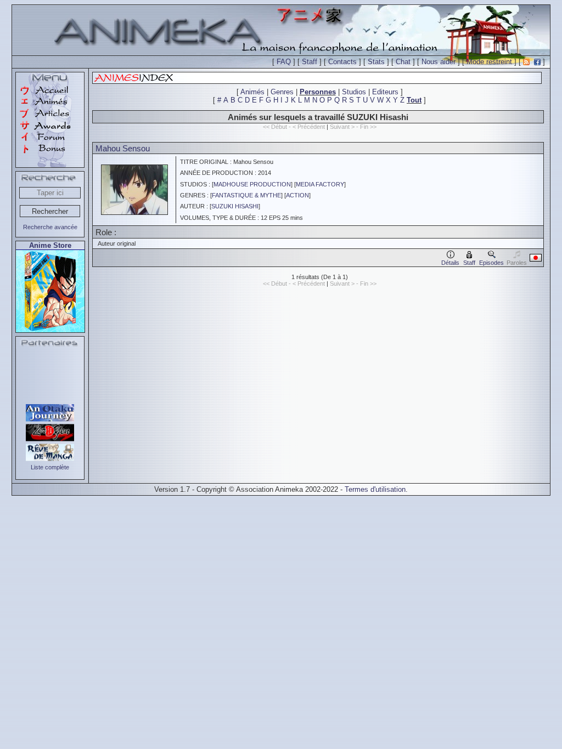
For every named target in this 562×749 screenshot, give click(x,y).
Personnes (318, 92)
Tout (414, 100)
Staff (309, 62)
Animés (252, 92)
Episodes (491, 262)
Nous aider (439, 62)
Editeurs (385, 92)
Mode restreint (489, 62)
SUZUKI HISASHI (234, 206)
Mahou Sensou (122, 148)
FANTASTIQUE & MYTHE (246, 195)
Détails (450, 262)
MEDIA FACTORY (320, 184)
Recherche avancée (50, 227)
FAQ (284, 62)
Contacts (342, 62)
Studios (354, 92)
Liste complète (50, 467)
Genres (282, 92)
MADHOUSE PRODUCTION (252, 184)
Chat (403, 62)
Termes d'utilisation (375, 489)
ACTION (297, 195)
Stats (376, 62)
